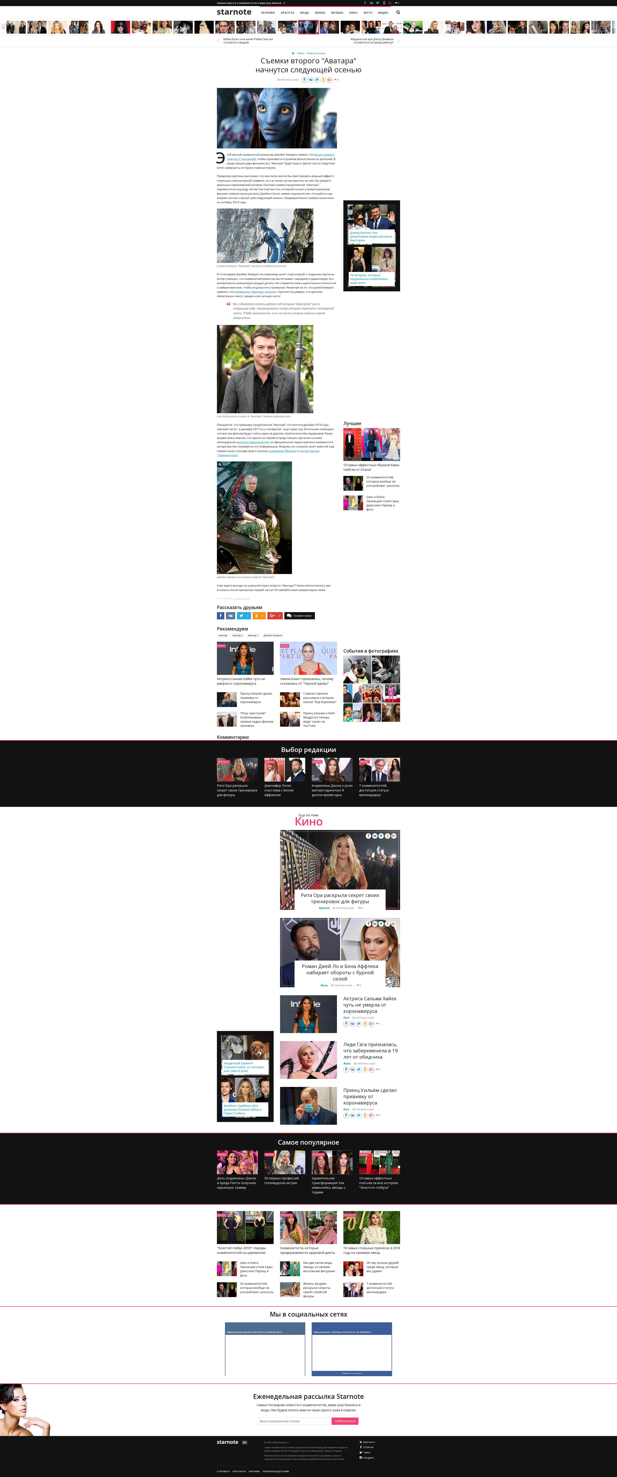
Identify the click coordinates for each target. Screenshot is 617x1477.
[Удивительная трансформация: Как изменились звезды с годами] (332, 1162)
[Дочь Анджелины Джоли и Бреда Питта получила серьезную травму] (237, 1162)
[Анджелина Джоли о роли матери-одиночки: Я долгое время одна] (332, 770)
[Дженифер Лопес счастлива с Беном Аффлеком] (284, 770)
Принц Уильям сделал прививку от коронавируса (256, 698)
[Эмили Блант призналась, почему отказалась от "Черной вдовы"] (308, 658)
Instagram (368, 1457)
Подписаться (345, 1421)
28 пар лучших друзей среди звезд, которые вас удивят (382, 1267)
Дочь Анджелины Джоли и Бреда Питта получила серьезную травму (236, 1183)
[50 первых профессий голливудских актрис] (284, 1162)
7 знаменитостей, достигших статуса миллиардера (374, 790)
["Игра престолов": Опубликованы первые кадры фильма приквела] (227, 719)
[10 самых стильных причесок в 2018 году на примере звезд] (371, 1227)
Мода (348, 432)
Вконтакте (369, 1442)
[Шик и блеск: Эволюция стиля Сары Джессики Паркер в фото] (353, 503)
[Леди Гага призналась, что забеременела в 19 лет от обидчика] (308, 1060)
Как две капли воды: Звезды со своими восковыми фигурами (319, 1267)
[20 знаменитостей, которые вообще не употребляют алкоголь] (353, 483)
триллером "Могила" (282, 451)
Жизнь (269, 761)
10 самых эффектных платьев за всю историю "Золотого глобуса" (378, 1183)
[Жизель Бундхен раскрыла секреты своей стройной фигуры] (290, 1289)
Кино (221, 645)
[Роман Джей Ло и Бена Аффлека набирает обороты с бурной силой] (340, 952)
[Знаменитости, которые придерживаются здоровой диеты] (308, 1227)
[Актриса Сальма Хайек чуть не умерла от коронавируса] (245, 658)
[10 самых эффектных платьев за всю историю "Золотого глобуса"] (379, 1162)
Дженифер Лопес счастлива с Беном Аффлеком (278, 790)
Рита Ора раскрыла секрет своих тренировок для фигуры (237, 790)
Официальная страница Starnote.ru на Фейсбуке (342, 1332)
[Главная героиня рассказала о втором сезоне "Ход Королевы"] (290, 699)
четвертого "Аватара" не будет (256, 292)
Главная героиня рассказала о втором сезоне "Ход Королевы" (320, 698)
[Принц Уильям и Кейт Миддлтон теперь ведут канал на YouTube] (290, 719)
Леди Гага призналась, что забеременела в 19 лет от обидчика (370, 1050)
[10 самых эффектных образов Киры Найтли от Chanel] (371, 444)
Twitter (367, 1452)
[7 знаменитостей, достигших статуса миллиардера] (379, 770)
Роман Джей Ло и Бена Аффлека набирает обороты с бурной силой (340, 972)
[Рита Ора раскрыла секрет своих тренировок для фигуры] (237, 770)
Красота (223, 761)
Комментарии (302, 615)
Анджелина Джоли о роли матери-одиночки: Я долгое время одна (332, 790)
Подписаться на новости (352, 1373)
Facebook (368, 1447)
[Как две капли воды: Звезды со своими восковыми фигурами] (290, 1268)
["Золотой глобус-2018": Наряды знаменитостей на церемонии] (245, 1227)
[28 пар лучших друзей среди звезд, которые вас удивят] (353, 1268)
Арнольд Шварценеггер (252, 442)
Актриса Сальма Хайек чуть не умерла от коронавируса (370, 1004)
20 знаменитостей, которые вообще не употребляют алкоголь (383, 481)
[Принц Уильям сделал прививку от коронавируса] (227, 699)
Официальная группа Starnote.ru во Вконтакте (254, 1332)
